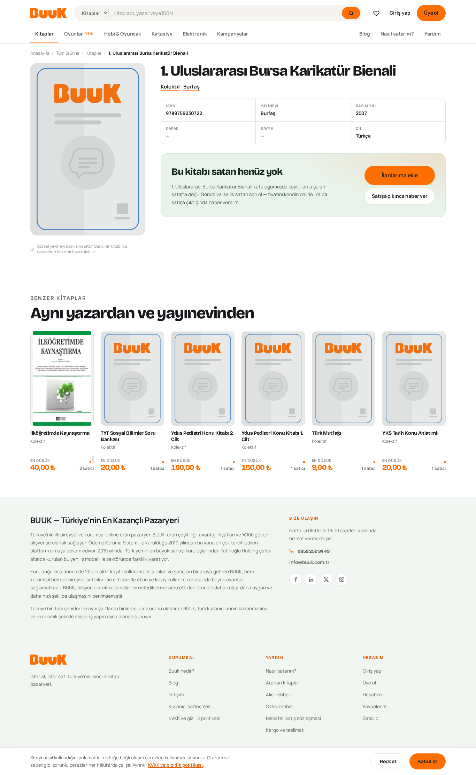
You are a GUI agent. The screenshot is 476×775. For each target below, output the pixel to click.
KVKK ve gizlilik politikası (194, 718)
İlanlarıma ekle (400, 175)
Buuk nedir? (181, 671)
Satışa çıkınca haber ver (400, 196)
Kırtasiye (162, 33)
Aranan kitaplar (282, 683)
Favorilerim (374, 706)
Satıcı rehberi (280, 706)
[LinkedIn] (311, 579)
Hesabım (372, 694)
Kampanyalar (232, 33)
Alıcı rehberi (278, 694)
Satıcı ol (371, 718)
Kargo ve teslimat (285, 730)
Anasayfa (39, 53)
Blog (364, 33)
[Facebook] (295, 579)
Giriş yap (400, 12)
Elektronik (195, 33)
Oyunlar (79, 33)
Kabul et (427, 761)
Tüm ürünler (68, 53)
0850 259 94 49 (313, 551)
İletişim (176, 694)
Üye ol (431, 12)
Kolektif (170, 86)
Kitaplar (44, 33)
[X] (326, 579)
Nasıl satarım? (397, 33)
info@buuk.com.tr (309, 562)
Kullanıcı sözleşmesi (190, 706)
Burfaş (191, 86)
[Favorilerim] (376, 13)
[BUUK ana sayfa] (48, 13)
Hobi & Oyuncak (122, 33)
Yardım (432, 33)
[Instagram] (341, 579)
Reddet (388, 761)
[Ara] (351, 13)
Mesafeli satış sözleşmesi (293, 718)
